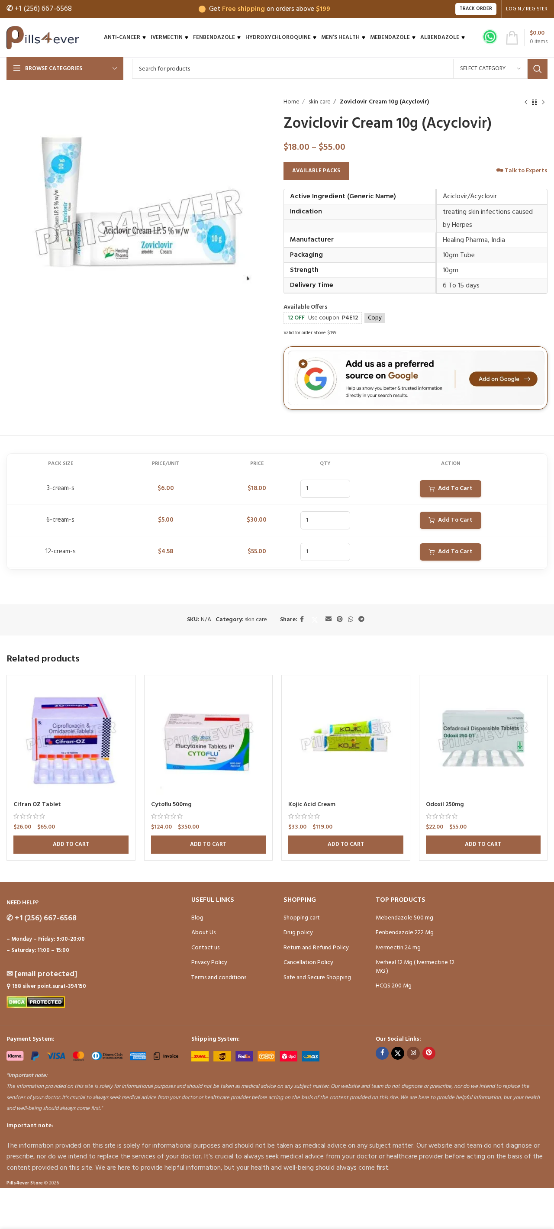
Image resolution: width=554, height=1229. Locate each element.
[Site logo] (42, 38)
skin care (319, 102)
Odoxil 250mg (445, 805)
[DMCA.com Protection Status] (35, 1002)
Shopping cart (301, 918)
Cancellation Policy (308, 963)
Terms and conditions (218, 978)
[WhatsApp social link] (350, 619)
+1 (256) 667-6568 (39, 9)
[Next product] (543, 102)
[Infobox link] (489, 37)
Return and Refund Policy (316, 948)
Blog (197, 918)
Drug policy (298, 933)
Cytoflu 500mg (171, 805)
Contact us (205, 948)
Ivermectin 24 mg (398, 948)
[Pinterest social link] (339, 619)
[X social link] (314, 620)
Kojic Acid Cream (311, 805)
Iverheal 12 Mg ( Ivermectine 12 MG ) (415, 967)
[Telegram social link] (361, 619)
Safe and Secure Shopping (317, 978)
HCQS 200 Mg (394, 986)
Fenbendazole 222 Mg (405, 933)
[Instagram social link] (413, 1053)
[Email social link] (328, 619)
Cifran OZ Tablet (37, 805)
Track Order (476, 9)
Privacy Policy (209, 963)
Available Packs (316, 170)
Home (291, 102)
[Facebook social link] (301, 619)
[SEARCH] (538, 69)
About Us (203, 933)
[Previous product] (526, 102)
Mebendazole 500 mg (404, 918)
